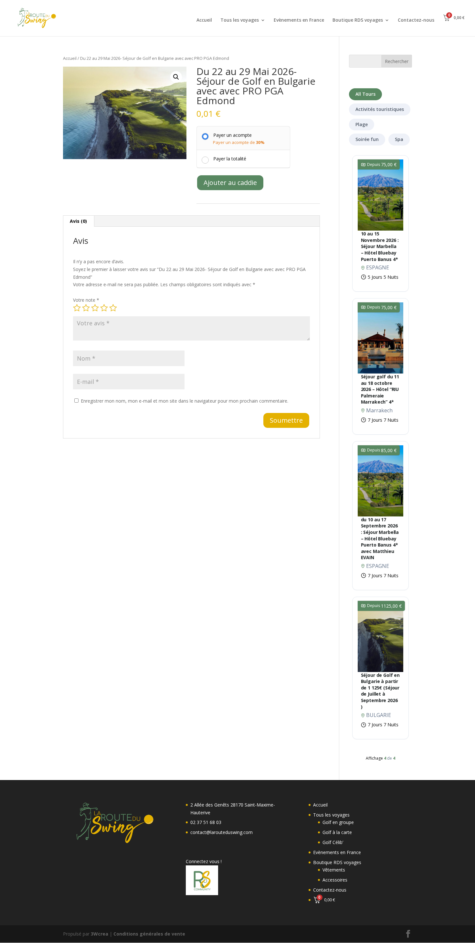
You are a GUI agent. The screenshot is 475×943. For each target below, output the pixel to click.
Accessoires (334, 880)
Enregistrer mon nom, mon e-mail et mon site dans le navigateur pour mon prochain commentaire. (184, 401)
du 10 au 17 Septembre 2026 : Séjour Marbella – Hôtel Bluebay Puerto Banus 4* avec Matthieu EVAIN (380, 538)
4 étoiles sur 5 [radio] (104, 308)
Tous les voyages (239, 20)
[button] (176, 77)
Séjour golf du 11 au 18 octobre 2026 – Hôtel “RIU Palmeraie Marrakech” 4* (380, 389)
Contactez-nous (416, 20)
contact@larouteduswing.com (221, 832)
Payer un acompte (232, 135)
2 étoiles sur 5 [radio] (86, 308)
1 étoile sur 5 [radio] (77, 308)
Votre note (86, 300)
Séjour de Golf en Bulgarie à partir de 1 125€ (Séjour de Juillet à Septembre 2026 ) (380, 691)
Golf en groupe (338, 822)
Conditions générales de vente (149, 934)
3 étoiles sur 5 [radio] (95, 308)
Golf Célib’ (332, 842)
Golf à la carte (337, 832)
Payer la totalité (229, 159)
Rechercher (396, 61)
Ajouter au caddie (230, 182)
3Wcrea (99, 934)
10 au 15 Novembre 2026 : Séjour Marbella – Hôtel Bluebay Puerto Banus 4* (380, 246)
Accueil (204, 20)
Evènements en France (299, 20)
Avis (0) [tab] (78, 221)
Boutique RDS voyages (357, 20)
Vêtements (333, 870)
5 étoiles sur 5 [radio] (113, 308)
